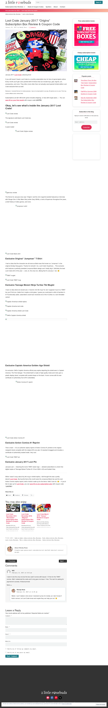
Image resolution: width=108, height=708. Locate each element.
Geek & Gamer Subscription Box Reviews (28, 538)
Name (7, 627)
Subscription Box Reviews (50, 540)
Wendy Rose (21, 590)
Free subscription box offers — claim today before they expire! (21, 10)
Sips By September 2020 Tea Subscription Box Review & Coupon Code (89, 100)
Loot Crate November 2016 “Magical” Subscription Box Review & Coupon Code (28, 518)
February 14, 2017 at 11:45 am (27, 592)
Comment (8, 616)
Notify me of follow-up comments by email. (22, 649)
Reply (8, 585)
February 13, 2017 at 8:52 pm (22, 572)
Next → (62, 561)
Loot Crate (18, 75)
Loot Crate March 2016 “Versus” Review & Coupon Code (43, 516)
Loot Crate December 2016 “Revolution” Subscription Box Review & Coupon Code (12, 518)
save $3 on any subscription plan (41, 484)
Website (7, 641)
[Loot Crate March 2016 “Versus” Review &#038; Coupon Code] (44, 508)
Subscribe (86, 127)
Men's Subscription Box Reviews (30, 540)
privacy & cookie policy (67, 703)
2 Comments (32, 27)
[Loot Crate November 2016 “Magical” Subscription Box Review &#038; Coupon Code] (28, 508)
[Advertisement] (86, 147)
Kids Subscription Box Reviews (52, 538)
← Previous (11, 561)
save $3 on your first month (14, 100)
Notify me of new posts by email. (19, 652)
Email (7, 634)
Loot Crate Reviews (11, 540)
